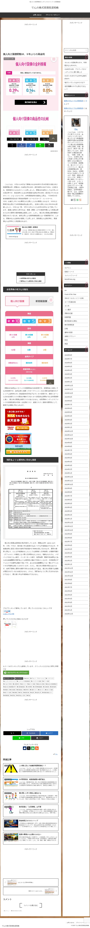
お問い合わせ (70, 922)
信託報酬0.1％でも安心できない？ (75, 87)
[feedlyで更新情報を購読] (33, 748)
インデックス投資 (37, 681)
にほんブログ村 (8, 614)
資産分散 (27, 692)
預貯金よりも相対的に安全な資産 (30, 281)
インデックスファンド (10, 681)
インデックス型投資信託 (24, 681)
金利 (33, 692)
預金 (29, 695)
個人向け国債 (41, 684)
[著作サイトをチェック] (24, 748)
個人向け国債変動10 (52, 684)
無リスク (41, 689)
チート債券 (46, 681)
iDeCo (27, 678)
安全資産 (13, 689)
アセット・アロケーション (38, 678)
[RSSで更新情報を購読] (37, 748)
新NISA (27, 689)
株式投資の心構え (9, 678)
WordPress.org (70, 279)
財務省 (15, 692)
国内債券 (54, 687)
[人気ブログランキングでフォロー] (16, 672)
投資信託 (20, 689)
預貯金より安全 (21, 695)
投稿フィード (69, 272)
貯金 (21, 692)
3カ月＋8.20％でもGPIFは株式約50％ (75, 77)
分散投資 (47, 687)
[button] (49, 145)
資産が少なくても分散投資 (73, 101)
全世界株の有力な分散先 (28, 278)
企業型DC (16, 684)
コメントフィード (71, 275)
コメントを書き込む (31, 905)
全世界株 (30, 687)
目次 (28, 274)
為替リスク (34, 689)
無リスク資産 (49, 689)
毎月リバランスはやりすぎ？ (75, 82)
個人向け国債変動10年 (10, 687)
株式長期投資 (19, 678)
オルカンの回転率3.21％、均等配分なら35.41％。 (76, 64)
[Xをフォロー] (28, 748)
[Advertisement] (30, 38)
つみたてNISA (8, 684)
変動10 (6, 689)
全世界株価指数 (38, 687)
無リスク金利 (8, 692)
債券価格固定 (21, 687)
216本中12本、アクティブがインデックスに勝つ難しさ (75, 70)
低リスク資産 (32, 684)
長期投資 (7, 695)
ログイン (68, 268)
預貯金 (13, 695)
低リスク (24, 684)
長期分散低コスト (48, 692)
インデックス (50, 678)
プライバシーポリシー (82, 922)
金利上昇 (39, 692)
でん (76, 129)
